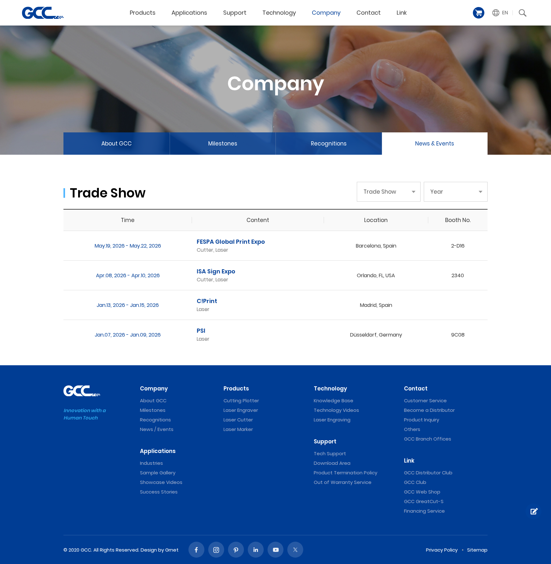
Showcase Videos (161, 482)
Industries (151, 463)
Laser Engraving (332, 419)
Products (143, 13)
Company (326, 13)
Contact (368, 13)
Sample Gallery (157, 472)
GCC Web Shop (422, 491)
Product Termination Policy (345, 472)
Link (402, 13)
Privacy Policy (442, 549)
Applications (189, 13)
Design (149, 549)
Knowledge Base (333, 400)
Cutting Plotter (241, 400)
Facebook (196, 550)
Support (234, 13)
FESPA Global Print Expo (231, 242)
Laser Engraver (241, 410)
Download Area (332, 463)
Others (412, 429)
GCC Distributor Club (428, 472)
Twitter (295, 550)
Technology (279, 13)
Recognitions (329, 143)
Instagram (216, 550)
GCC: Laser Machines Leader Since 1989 (42, 12)
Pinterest (236, 550)
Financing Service (424, 511)
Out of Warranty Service (342, 482)
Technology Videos (336, 410)
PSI (201, 331)
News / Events (156, 429)
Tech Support (330, 453)
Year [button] (436, 192)
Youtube (275, 550)
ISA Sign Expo (216, 271)
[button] (500, 12)
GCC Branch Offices (427, 438)
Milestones (222, 143)
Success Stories (159, 491)
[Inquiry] (533, 511)
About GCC (116, 143)
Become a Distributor (429, 410)
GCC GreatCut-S (424, 501)
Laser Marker (238, 429)
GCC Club (415, 482)
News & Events (434, 143)
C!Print (207, 301)
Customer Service (425, 400)
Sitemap (477, 549)
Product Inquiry (421, 419)
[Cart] (478, 13)
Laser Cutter (238, 419)
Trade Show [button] (380, 192)
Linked (256, 550)
